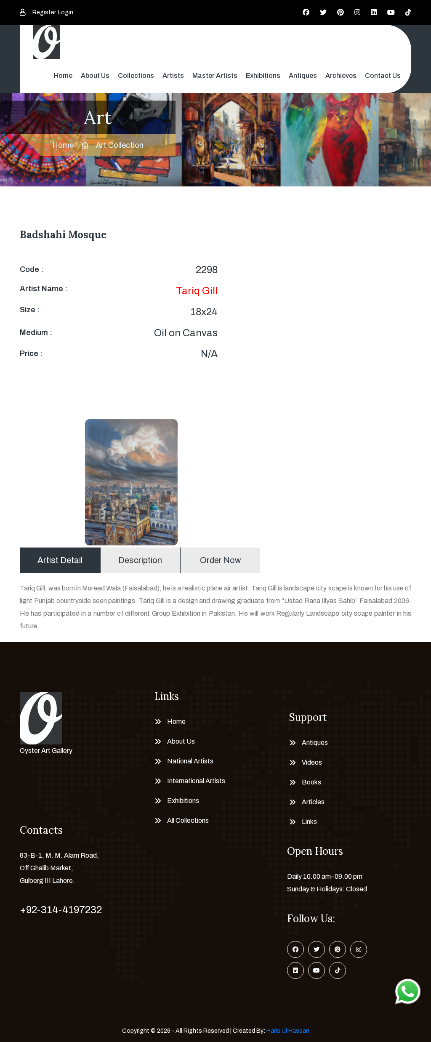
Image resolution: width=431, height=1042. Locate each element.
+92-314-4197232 (61, 909)
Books (311, 782)
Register (44, 12)
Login (65, 12)
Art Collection (120, 145)
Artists (173, 75)
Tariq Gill (197, 290)
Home (63, 75)
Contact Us (383, 75)
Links (309, 821)
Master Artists (214, 75)
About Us (95, 75)
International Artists (196, 780)
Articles (313, 801)
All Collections (188, 820)
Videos (312, 762)
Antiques (303, 75)
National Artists (190, 761)
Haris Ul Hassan (287, 1031)
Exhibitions (263, 75)
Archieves (341, 75)
